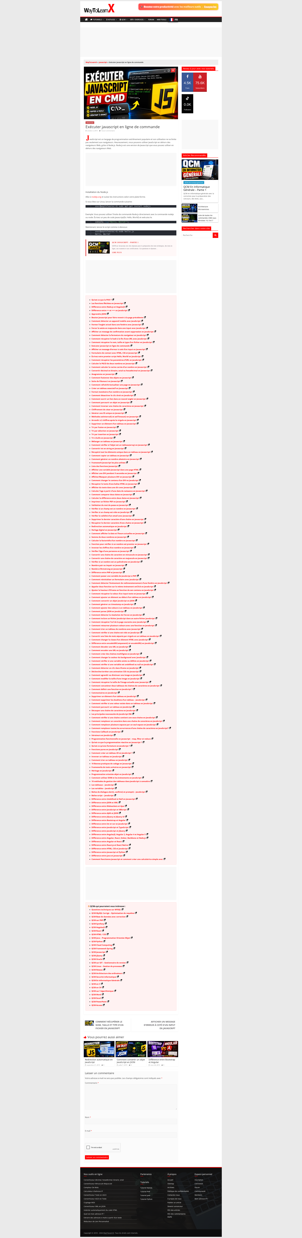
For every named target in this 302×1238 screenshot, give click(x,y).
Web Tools (161, 19)
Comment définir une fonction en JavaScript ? (112, 689)
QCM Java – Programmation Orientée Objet (111, 938)
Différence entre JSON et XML (105, 802)
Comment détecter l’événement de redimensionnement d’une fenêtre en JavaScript (129, 583)
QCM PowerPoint (99, 1001)
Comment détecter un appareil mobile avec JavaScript (116, 321)
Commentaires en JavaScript (104, 693)
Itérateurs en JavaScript (102, 735)
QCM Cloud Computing (102, 945)
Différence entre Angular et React (107, 841)
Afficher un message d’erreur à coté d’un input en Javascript (118, 349)
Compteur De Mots (91, 1187)
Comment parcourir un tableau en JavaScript (112, 707)
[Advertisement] (151, 42)
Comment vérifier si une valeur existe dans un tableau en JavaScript (122, 703)
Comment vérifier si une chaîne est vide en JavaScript (116, 632)
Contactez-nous (174, 1195)
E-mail (88, 1131)
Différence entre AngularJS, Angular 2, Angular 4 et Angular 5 (119, 834)
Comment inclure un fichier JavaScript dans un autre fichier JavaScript (123, 618)
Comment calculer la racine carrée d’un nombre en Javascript (119, 367)
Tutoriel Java (145, 1195)
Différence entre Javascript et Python (108, 852)
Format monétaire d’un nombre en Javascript (112, 392)
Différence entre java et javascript (107, 855)
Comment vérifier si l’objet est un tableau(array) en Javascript (119, 445)
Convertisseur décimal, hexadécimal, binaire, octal (104, 1180)
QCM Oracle (97, 959)
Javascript (103, 62)
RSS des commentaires (177, 1214)
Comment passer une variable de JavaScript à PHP (114, 576)
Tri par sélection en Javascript (105, 431)
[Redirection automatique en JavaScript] (99, 1042)
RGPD (170, 1217)
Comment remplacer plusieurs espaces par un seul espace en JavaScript (124, 724)
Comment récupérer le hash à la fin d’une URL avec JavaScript (119, 339)
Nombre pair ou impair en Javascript (108, 565)
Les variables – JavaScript (103, 788)
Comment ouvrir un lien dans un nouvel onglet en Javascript (119, 399)
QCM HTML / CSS (99, 934)
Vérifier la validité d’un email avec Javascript (112, 516)
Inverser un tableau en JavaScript (107, 756)
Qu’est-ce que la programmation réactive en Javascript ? (117, 742)
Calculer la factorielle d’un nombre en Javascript (113, 540)
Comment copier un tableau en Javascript (110, 455)
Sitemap (171, 1184)
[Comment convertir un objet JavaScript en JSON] (131, 1042)
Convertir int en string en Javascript (108, 448)
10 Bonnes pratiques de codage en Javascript (111, 763)
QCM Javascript (98, 952)
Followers (187, 107)
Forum (151, 19)
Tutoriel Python (146, 1199)
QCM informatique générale (194, 183)
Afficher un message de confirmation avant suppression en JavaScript (122, 331)
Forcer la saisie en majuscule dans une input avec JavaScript (118, 328)
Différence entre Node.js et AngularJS (108, 307)
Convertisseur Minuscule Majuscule (98, 1184)
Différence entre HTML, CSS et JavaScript (110, 848)
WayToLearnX (91, 62)
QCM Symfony (98, 924)
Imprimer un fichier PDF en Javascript (108, 501)
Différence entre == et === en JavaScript (109, 310)
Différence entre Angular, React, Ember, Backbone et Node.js (119, 838)
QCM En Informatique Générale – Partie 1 (196, 188)
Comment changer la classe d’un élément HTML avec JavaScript (120, 639)
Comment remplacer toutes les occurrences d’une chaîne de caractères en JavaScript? (130, 728)
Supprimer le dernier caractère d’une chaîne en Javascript (118, 519)
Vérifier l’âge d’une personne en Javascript (110, 551)
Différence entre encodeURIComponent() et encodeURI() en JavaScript (123, 643)
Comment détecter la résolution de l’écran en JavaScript (117, 615)
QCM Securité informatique (104, 977)
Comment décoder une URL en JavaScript (110, 647)
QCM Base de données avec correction (109, 916)
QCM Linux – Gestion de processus (107, 966)
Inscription (199, 1180)
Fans (187, 85)
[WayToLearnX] (86, 19)
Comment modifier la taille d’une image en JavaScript (115, 678)
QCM (124, 19)
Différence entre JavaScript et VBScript (109, 809)
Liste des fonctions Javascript (105, 466)
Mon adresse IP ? (201, 1199)
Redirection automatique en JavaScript (109, 526)
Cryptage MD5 (89, 1202)
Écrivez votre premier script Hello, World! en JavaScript (116, 356)
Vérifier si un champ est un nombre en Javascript (113, 508)
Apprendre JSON (99, 314)
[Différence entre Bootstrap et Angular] (162, 1042)
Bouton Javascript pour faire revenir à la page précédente (117, 317)
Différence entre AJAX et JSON (105, 813)
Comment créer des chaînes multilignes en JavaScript (115, 654)
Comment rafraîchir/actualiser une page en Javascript (116, 385)
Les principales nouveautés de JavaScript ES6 (112, 714)
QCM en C (96, 984)
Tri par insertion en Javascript (105, 434)
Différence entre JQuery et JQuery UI (108, 816)
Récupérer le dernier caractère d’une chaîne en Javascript (117, 523)
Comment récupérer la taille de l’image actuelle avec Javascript (120, 682)
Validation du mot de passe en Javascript (110, 505)
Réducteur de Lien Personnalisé (96, 1221)
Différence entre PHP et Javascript (107, 572)
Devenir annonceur (175, 1206)
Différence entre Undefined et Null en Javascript (113, 799)
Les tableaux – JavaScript (103, 785)
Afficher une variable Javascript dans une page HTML (115, 470)
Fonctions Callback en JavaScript (106, 732)
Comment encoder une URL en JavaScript (110, 650)
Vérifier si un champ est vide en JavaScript (110, 512)
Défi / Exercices (137, 19)
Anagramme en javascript (103, 374)
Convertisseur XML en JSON (94, 1206)
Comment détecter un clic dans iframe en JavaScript (115, 668)
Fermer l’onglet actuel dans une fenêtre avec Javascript (116, 324)
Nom (88, 1117)
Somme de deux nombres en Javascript (109, 537)
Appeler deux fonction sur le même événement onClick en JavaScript (122, 586)
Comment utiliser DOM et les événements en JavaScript (116, 778)
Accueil (170, 1180)
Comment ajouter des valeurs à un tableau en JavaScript (117, 608)
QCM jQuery (97, 955)
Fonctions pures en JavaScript (105, 749)
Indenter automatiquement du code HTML (100, 1210)
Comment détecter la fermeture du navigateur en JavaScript (119, 335)
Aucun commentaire (108, 131)
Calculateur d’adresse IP (93, 1191)
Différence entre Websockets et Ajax (108, 806)
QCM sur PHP (97, 920)
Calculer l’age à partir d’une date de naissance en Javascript (118, 491)
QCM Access (97, 1005)
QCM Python (97, 941)
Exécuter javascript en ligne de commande (111, 346)
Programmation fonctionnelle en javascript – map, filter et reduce (121, 739)
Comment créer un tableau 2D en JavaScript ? (112, 753)
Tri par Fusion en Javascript (104, 427)
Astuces (111, 19)
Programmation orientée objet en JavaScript (111, 774)
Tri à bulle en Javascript (102, 438)
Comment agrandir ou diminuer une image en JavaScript (117, 675)
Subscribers (200, 85)
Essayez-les (210, 6)
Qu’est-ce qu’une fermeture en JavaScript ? (111, 746)
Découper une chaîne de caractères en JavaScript (113, 710)
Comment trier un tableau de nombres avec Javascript (116, 629)
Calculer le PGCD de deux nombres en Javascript (113, 363)
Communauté (200, 1191)
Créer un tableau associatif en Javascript (110, 388)
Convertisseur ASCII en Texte (95, 1199)
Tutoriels (97, 19)
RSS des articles (174, 1210)
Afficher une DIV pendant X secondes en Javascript (114, 473)
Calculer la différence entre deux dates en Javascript (115, 498)
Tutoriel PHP (145, 1191)
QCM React (96, 931)
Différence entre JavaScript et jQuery (108, 831)
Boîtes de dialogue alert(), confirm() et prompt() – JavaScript (118, 792)
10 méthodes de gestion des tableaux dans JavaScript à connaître (121, 781)
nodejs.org (96, 197)
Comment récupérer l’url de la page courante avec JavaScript (119, 622)
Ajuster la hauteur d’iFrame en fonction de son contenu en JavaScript (122, 590)
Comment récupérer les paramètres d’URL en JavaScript (116, 360)
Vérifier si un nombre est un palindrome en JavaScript (116, 562)
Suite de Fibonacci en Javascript (106, 381)
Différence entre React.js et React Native (110, 845)
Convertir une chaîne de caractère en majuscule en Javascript (119, 558)
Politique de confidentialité (178, 1191)
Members (198, 1195)
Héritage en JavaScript (101, 770)
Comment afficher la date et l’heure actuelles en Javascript (118, 533)
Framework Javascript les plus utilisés (108, 462)
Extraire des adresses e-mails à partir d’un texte (103, 1218)
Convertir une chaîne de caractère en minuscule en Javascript (119, 555)
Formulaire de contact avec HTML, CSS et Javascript (114, 353)
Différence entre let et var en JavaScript (109, 824)
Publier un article (174, 1202)
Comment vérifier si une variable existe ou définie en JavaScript (120, 661)
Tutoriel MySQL (146, 1188)
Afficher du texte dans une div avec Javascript (112, 487)
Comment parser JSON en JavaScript (108, 611)
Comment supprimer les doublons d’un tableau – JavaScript (118, 700)
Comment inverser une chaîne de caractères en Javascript (117, 406)
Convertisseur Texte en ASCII (95, 1195)
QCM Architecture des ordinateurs (107, 973)
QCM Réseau (97, 970)
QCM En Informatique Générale (106, 980)
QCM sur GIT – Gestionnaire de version (109, 962)
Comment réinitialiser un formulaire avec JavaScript (115, 579)
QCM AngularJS (98, 927)
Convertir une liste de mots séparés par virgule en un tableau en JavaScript (125, 636)
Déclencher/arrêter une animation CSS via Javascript (115, 671)
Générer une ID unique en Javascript (108, 413)
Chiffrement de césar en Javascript (107, 409)
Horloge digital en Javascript (104, 530)
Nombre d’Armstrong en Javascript (107, 569)
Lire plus (117, 252)
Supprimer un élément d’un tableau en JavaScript (114, 696)
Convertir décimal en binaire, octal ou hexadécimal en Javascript (121, 370)
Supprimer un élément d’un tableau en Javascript (114, 424)
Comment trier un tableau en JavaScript (110, 760)
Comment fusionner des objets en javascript (111, 377)
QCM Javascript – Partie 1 (125, 242)
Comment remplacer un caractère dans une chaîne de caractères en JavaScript (127, 721)
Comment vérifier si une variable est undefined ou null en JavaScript (122, 664)
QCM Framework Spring (102, 948)
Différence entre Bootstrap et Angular (109, 820)
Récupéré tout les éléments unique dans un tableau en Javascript (121, 452)
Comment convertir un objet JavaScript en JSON (113, 601)
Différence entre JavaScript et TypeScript (110, 827)
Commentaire (92, 1083)
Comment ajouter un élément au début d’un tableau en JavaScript (121, 597)
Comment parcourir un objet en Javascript (111, 402)
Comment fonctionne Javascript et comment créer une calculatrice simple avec (127, 859)
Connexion (199, 1184)
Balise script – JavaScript (102, 795)
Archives (171, 1187)
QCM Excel (96, 998)
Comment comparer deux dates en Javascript (112, 494)
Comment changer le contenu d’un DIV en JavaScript (115, 480)
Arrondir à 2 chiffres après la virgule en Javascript (114, 420)
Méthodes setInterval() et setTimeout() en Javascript (115, 416)
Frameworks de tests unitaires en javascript (111, 767)
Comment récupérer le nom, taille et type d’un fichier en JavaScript (122, 342)
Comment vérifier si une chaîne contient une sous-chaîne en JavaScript (123, 717)
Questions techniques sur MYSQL (106, 909)
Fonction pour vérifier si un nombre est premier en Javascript (119, 544)
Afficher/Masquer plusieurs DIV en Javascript (112, 477)
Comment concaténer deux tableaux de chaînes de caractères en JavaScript (125, 685)
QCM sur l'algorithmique (102, 991)
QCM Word (96, 994)
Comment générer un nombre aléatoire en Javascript (115, 459)
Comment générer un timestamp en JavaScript (112, 604)
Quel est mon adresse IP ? (94, 1214)
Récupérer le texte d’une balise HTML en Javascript (114, 484)
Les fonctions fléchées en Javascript (107, 303)
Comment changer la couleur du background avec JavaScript (119, 657)
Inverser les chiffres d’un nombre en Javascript (112, 547)
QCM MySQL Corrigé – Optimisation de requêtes (113, 913)
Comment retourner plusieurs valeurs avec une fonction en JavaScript (123, 625)
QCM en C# (96, 987)
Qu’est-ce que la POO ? (101, 300)
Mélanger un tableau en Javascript (107, 441)
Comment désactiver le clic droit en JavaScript (112, 395)
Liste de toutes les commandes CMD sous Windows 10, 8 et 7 (207, 218)
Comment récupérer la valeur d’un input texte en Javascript (118, 593)
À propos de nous (174, 1199)
